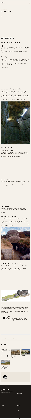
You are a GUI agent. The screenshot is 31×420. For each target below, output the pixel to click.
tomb (27, 47)
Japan (18, 48)
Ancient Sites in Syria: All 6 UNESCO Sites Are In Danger (15, 356)
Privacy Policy (18, 418)
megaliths (19, 153)
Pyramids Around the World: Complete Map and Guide (4, 356)
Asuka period (6, 46)
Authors (3, 405)
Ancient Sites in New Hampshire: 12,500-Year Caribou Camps (5, 367)
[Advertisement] (15, 195)
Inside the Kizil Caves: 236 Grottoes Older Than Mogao (24, 356)
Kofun (9, 44)
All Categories (25, 2)
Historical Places (16, 2)
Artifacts (18, 395)
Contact (3, 407)
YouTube (18, 407)
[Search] (29, 3)
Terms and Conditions (13, 418)
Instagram (18, 405)
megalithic (14, 47)
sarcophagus (21, 221)
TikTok (18, 410)
